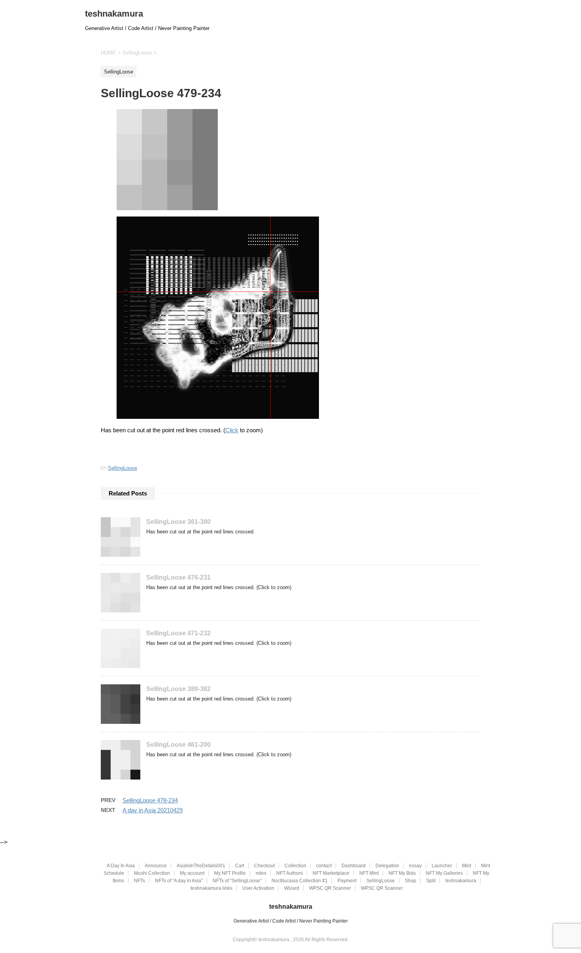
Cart (239, 865)
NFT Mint (369, 873)
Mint (466, 865)
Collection (295, 865)
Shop (410, 880)
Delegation (387, 865)
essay (415, 865)
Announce (156, 865)
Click (231, 430)
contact (324, 865)
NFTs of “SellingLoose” (237, 880)
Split (431, 880)
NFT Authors (289, 873)
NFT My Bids (402, 873)
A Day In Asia (121, 865)
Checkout (264, 865)
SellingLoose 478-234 (150, 800)
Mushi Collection (152, 873)
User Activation (258, 888)
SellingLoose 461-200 (178, 744)
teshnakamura (114, 14)
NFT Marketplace (331, 873)
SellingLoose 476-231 (178, 577)
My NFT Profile (230, 873)
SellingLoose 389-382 (178, 689)
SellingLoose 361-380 (178, 521)
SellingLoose (122, 468)
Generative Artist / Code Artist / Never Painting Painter (291, 921)
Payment (347, 880)
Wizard (291, 888)
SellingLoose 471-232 (178, 633)
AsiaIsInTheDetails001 (201, 865)
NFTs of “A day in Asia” (179, 880)
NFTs (139, 880)
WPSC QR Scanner (330, 888)
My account (192, 873)
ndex (261, 873)
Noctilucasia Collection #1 (300, 880)
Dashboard (353, 865)
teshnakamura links (211, 888)
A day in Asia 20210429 (153, 810)
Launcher (442, 865)
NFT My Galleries (444, 873)
